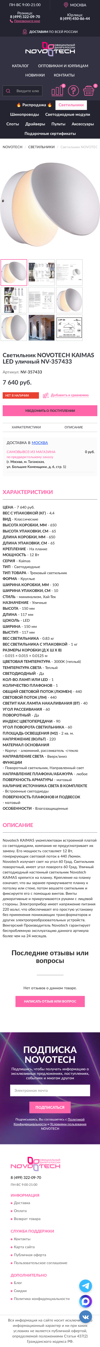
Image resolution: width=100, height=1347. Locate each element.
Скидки (20, 1291)
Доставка (22, 1203)
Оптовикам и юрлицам (63, 66)
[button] (25, 20)
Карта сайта (24, 1247)
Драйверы (35, 124)
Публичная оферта (30, 1255)
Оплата (20, 1211)
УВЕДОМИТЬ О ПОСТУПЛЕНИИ (50, 410)
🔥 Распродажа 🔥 (34, 105)
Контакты (64, 75)
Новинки (35, 75)
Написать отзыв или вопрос (50, 1001)
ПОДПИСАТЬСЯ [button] (50, 1108)
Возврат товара (27, 1219)
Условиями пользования (68, 1124)
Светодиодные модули (67, 115)
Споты (12, 124)
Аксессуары (83, 124)
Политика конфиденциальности (42, 1299)
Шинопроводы (24, 115)
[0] (88, 90)
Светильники (71, 105)
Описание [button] (74, 427)
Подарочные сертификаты (50, 134)
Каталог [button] (20, 66)
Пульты (58, 124)
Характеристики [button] (26, 427)
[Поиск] (8, 91)
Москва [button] (40, 443)
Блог (18, 1283)
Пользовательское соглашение (40, 1263)
